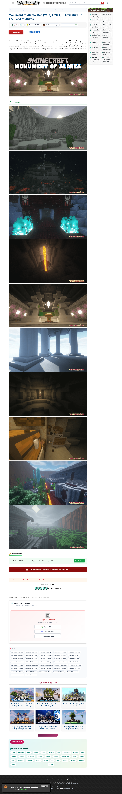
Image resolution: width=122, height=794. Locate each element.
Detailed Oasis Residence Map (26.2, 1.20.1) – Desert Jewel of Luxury (21, 705)
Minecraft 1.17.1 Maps (31, 655)
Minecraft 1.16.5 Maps (17, 655)
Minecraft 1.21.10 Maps (32, 665)
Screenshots (34, 32)
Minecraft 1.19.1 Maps (17, 658)
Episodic (40, 756)
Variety (51, 764)
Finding (56, 756)
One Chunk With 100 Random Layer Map (107, 59)
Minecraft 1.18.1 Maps (46, 655)
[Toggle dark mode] (107, 2)
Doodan (48, 25)
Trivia (13, 764)
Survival (81, 760)
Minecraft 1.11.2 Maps (31, 652)
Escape (48, 756)
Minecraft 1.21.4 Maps (76, 665)
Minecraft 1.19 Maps (74, 655)
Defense (14, 756)
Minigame (29, 760)
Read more (24, 789)
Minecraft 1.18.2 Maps (60, 655)
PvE (52, 760)
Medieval (20, 760)
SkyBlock (73, 760)
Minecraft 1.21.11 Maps (47, 665)
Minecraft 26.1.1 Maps (72, 671)
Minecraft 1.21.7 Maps (46, 668)
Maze (13, 760)
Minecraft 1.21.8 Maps (60, 668)
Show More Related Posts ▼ (48, 735)
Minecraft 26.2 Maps (31, 675)
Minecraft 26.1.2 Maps (17, 675)
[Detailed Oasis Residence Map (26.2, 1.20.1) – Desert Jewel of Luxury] (22, 695)
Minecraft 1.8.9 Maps (31, 671)
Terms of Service (57, 779)
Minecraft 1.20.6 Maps (60, 662)
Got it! (44, 786)
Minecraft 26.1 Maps (59, 671)
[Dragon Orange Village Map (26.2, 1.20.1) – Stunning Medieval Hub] (22, 717)
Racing (65, 760)
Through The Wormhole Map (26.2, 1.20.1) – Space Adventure (48, 728)
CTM (75, 25)
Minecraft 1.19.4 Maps (60, 658)
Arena (28, 752)
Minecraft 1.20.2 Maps (31, 662)
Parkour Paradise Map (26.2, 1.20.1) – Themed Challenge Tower (47, 705)
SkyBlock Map (107, 15)
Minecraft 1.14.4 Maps (60, 652)
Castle (43, 752)
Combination (66, 752)
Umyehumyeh (54, 25)
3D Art (13, 752)
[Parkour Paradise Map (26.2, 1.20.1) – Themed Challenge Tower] (48, 695)
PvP (58, 760)
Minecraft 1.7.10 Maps (17, 671)
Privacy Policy (68, 779)
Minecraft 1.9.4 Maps (45, 671)
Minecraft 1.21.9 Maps (74, 668)
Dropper (22, 756)
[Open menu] (13, 3)
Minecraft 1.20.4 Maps (46, 662)
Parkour (38, 760)
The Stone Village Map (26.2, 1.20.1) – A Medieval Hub (73, 705)
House (82, 756)
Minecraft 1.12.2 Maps (46, 652)
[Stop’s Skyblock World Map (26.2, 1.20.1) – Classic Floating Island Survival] (74, 717)
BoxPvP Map (95, 47)
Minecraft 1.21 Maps (74, 662)
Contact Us (47, 779)
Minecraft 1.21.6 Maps (31, 668)
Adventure (71, 25)
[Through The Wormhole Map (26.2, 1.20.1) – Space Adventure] (48, 717)
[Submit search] (102, 3)
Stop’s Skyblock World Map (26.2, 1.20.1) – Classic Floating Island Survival (73, 728)
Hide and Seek (65, 756)
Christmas (51, 752)
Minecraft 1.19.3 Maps (46, 658)
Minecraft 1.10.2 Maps (17, 652)
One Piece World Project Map (95, 59)
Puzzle (46, 760)
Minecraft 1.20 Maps (74, 658)
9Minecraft (60, 788)
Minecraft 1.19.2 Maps (31, 658)
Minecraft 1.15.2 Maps (74, 652)
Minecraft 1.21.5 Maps (17, 668)
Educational (31, 756)
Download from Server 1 (20, 580)
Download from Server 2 (37, 580)
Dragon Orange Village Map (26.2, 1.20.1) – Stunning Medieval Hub (21, 728)
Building (36, 752)
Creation (75, 752)
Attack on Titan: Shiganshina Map (96, 37)
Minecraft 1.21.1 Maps (17, 665)
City (59, 752)
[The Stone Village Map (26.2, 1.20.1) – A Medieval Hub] (74, 695)
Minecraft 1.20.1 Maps (17, 662)
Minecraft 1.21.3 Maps (61, 665)
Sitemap (76, 779)
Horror (74, 756)
